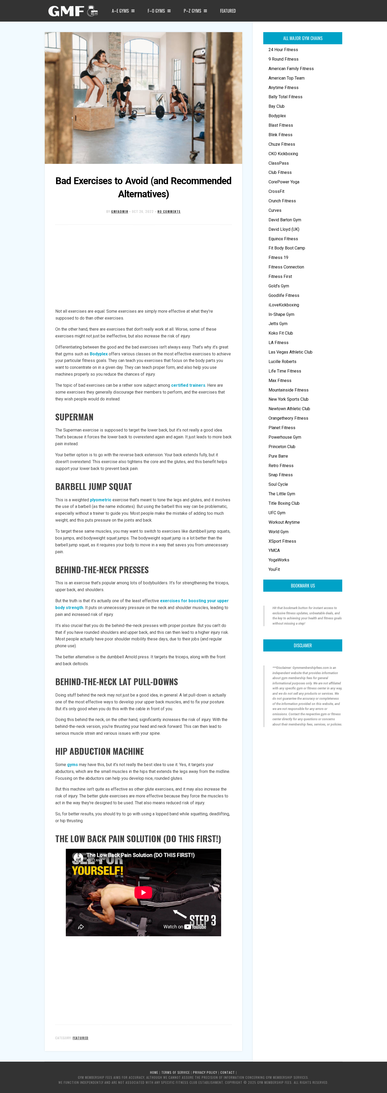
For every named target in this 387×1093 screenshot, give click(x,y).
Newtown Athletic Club (289, 408)
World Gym (279, 531)
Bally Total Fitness (285, 96)
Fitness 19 (278, 257)
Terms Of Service (175, 1072)
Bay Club (277, 106)
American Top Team (287, 78)
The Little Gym (282, 493)
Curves (275, 210)
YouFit (274, 569)
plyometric (100, 499)
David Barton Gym (285, 219)
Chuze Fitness (282, 144)
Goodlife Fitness (284, 295)
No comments (169, 211)
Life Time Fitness (285, 371)
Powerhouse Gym (285, 437)
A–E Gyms (120, 11)
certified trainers (188, 385)
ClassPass (279, 163)
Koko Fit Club (281, 333)
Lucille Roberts (282, 361)
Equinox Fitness (283, 238)
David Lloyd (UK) (284, 229)
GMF (72, 12)
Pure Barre (278, 456)
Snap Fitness (281, 474)
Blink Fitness (280, 134)
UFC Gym (277, 512)
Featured (228, 11)
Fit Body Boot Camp (287, 248)
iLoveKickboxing (284, 304)
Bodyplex (99, 353)
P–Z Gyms (192, 11)
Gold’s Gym (279, 285)
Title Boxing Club (284, 503)
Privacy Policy (205, 1072)
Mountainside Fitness (289, 390)
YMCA (274, 550)
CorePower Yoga (284, 181)
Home (154, 1072)
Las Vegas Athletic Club (290, 352)
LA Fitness (279, 342)
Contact (227, 1072)
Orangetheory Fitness (288, 418)
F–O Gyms (156, 11)
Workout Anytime (284, 522)
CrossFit (276, 191)
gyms (72, 764)
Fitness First (280, 276)
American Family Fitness (291, 68)
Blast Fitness (281, 125)
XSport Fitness (282, 541)
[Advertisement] (143, 267)
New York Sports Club (289, 399)
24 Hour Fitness (283, 49)
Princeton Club (282, 446)
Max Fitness (280, 380)
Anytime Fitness (284, 87)
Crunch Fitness (282, 200)
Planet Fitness (282, 427)
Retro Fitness (281, 465)
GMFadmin (119, 211)
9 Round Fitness (284, 59)
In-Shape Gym (281, 314)
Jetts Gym (278, 323)
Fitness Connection (286, 266)
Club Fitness (280, 172)
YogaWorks (279, 559)
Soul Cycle (278, 484)
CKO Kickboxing (283, 153)
